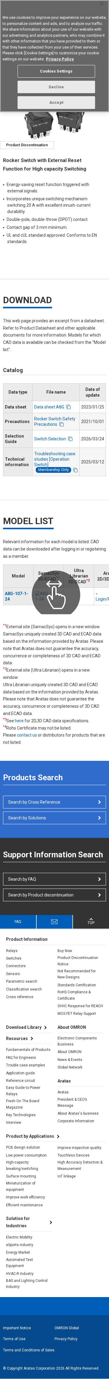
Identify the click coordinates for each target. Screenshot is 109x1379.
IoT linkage (67, 1176)
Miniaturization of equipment (20, 1186)
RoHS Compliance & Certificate (74, 995)
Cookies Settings (56, 71)
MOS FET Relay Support (77, 1013)
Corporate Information (76, 1121)
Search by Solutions (27, 817)
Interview (13, 1122)
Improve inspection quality (79, 1148)
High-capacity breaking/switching (22, 1165)
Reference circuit (20, 1081)
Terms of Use (14, 1339)
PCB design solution (23, 1147)
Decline (56, 87)
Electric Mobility (19, 1237)
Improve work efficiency (25, 1197)
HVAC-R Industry (20, 1274)
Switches (13, 958)
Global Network (70, 1067)
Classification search (24, 989)
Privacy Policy (66, 1339)
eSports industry (19, 1245)
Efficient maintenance (24, 1205)
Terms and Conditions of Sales (28, 1350)
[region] (54, 56)
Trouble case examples (25, 1065)
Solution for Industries (18, 1222)
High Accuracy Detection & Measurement (80, 1165)
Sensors (13, 974)
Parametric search (21, 981)
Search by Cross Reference (34, 802)
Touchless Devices (74, 1155)
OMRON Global (66, 1328)
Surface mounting (21, 1176)
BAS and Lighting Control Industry (27, 1284)
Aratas (63, 1092)
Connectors (16, 966)
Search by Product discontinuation (41, 895)
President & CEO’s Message (72, 1102)
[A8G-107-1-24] (48, 596)
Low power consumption (26, 1155)
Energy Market (18, 1252)
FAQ (18, 922)
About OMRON (69, 1052)
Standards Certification (77, 985)
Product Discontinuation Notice (78, 961)
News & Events (70, 1060)
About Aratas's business (78, 1113)
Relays (12, 951)
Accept (56, 102)
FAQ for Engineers (21, 1057)
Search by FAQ (22, 879)
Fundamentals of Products (28, 1050)
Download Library (23, 1027)
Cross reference (19, 997)
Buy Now (65, 951)
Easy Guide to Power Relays (23, 1091)
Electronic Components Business (77, 1041)
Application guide (20, 1073)
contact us (27, 735)
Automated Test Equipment (19, 1263)
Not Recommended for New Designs (77, 974)
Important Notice (17, 1328)
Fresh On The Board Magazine (22, 1104)
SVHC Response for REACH (80, 1006)
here (19, 720)
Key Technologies (21, 1115)
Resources (17, 1038)
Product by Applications (30, 1136)
